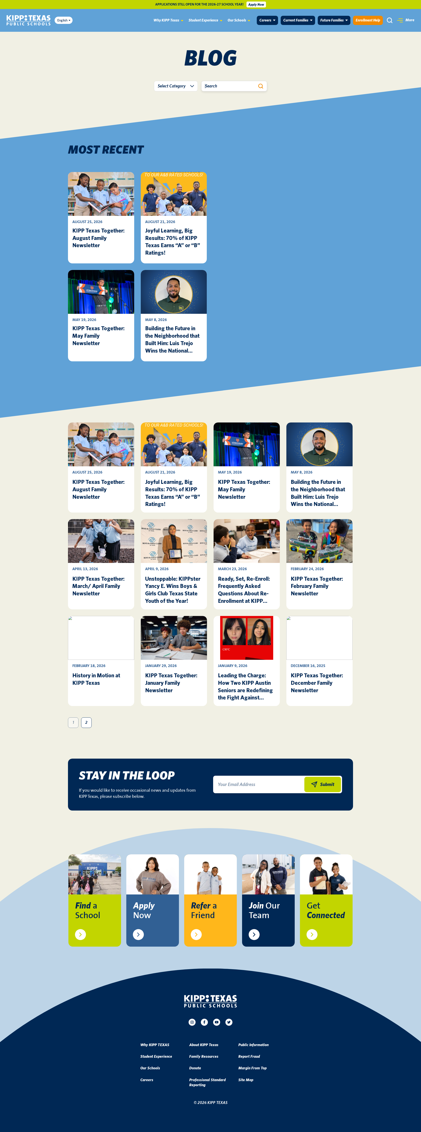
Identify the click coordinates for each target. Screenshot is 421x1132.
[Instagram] (192, 1022)
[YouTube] (216, 1022)
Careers (265, 20)
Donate (195, 1068)
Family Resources (203, 1057)
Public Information (253, 1045)
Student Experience (203, 20)
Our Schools (237, 20)
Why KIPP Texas (166, 20)
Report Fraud (249, 1057)
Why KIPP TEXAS (154, 1045)
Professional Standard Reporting (207, 1082)
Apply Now (256, 4)
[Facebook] (204, 1022)
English (62, 20)
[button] (405, 20)
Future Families (332, 20)
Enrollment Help (368, 20)
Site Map (245, 1080)
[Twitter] (228, 1022)
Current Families (295, 20)
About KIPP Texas (203, 1045)
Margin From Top (252, 1068)
